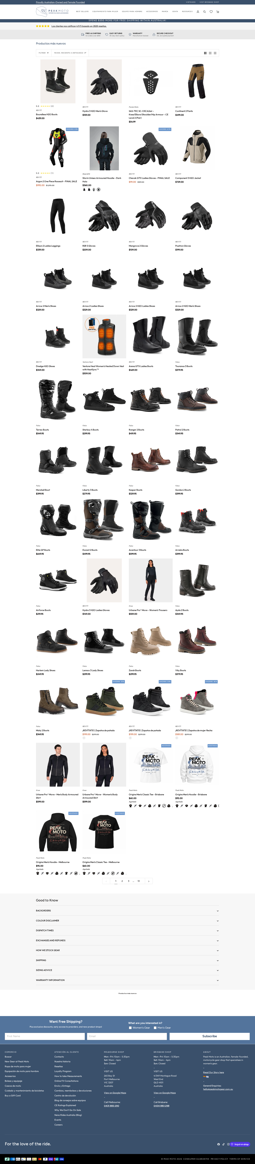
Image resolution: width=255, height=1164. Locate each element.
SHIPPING (41, 960)
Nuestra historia (62, 1061)
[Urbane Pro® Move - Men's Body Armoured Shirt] (58, 765)
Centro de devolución (65, 1095)
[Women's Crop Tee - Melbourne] (140, 806)
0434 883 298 (161, 1105)
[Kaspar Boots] (151, 460)
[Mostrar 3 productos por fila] (210, 53)
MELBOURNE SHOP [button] (114, 1052)
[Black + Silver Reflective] (89, 189)
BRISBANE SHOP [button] (162, 1052)
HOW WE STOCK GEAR (48, 950)
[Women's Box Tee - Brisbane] (135, 806)
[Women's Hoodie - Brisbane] (154, 806)
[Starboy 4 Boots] (104, 400)
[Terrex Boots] (58, 400)
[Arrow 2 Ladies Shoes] (104, 276)
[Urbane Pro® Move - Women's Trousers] (151, 580)
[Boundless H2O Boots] (58, 81)
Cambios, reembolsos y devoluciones (73, 1090)
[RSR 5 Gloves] (104, 216)
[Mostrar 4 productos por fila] (216, 53)
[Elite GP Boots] (58, 520)
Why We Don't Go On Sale (67, 1110)
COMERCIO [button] (10, 1052)
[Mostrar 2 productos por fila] (205, 53)
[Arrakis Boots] (197, 520)
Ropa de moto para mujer (18, 1066)
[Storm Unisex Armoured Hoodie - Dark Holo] (104, 148)
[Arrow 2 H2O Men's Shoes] (197, 276)
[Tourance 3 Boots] (197, 336)
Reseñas (58, 1066)
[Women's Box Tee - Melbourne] (130, 806)
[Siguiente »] (149, 881)
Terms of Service (240, 1159)
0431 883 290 (111, 1105)
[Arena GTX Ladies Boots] (151, 336)
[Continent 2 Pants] (197, 81)
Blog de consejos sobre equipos (70, 1100)
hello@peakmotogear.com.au (218, 1089)
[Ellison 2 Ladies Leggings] (58, 216)
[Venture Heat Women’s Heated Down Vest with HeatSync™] (104, 336)
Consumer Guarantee (196, 1159)
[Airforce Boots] (58, 580)
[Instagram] (228, 1144)
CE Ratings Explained (65, 1105)
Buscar (8, 1056)
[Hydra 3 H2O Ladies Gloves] (104, 580)
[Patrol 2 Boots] (197, 400)
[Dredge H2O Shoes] (58, 336)
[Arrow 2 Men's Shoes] (58, 276)
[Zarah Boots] (151, 641)
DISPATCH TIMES (45, 930)
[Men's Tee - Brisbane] (164, 806)
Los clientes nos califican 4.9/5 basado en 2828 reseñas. (79, 26)
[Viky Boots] (197, 641)
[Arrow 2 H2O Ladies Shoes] (151, 276)
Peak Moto (170, 1159)
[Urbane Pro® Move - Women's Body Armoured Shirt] (104, 765)
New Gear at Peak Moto (17, 1061)
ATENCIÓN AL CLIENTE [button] (66, 1052)
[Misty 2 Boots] (58, 701)
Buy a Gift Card (13, 1095)
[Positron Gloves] (197, 216)
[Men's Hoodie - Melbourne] (169, 806)
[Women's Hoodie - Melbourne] (149, 806)
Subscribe (209, 1036)
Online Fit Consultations (66, 1080)
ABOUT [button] (207, 1052)
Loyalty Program (62, 1071)
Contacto (59, 1056)
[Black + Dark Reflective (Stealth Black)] (84, 189)
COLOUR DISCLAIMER (47, 920)
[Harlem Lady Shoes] (58, 641)
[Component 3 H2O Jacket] (197, 148)
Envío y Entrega (62, 1085)
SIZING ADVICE (44, 970)
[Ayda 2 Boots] (197, 580)
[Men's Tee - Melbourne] (159, 806)
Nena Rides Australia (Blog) (68, 1115)
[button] (105, 12)
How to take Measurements (68, 1076)
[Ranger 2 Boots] (151, 400)
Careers (58, 1124)
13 (139, 881)
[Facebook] (218, 1144)
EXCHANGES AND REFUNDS (50, 940)
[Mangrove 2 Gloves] (151, 216)
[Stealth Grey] (93, 189)
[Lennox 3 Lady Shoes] (104, 641)
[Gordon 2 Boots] (197, 460)
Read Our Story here (213, 1072)
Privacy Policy (219, 1159)
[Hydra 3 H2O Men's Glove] (104, 81)
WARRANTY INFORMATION (50, 980)
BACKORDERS (43, 910)
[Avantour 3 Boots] (151, 520)
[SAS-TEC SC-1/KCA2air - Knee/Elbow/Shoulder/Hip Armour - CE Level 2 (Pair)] (151, 81)
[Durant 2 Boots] (104, 520)
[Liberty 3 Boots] (104, 460)
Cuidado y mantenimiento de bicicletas (24, 1090)
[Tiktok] (223, 1144)
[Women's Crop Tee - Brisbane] (145, 806)
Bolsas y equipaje (13, 1080)
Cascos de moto (13, 1085)
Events (57, 1119)
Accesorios (10, 1076)
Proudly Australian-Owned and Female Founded (60, 2)
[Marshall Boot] (58, 460)
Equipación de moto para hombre (22, 1071)
